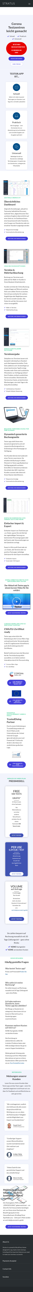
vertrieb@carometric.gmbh (19, 910)
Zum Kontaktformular (17, 1063)
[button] (16, 601)
